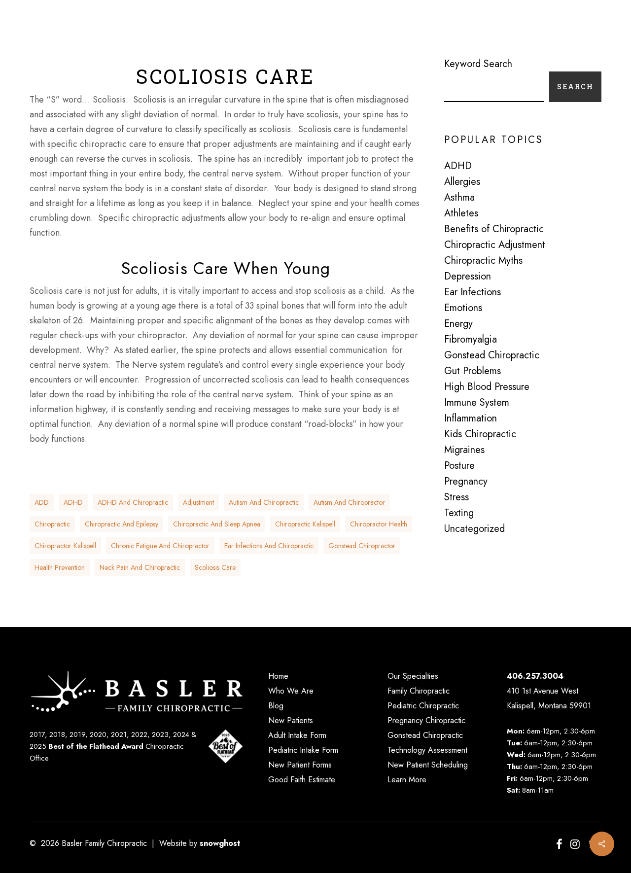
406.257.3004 (535, 676)
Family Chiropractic (418, 691)
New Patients (290, 720)
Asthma (459, 198)
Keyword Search (478, 64)
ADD (42, 502)
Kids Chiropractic (480, 434)
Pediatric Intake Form (303, 750)
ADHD (73, 502)
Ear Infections (472, 292)
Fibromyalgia (470, 340)
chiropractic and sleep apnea (216, 524)
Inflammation (470, 418)
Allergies (462, 182)
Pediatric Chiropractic (423, 705)
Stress (456, 497)
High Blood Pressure (486, 387)
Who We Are (291, 691)
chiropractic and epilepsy (121, 524)
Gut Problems (472, 371)
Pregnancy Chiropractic (426, 720)
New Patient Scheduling (427, 764)
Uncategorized (474, 529)
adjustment (198, 502)
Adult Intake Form (297, 735)
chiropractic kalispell (305, 524)
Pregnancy (466, 482)
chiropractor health (378, 524)
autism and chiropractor (349, 502)
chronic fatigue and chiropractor (160, 546)
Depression (467, 276)
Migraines (464, 450)
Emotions (463, 308)
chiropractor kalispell (65, 546)
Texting (459, 513)
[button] (596, 30)
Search (575, 86)
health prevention (60, 567)
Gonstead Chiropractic (491, 355)
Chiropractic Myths (483, 261)
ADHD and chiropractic (133, 502)
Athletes (461, 213)
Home (278, 676)
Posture (459, 466)
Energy (458, 324)
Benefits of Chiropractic (494, 229)
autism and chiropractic (264, 502)
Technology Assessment (427, 750)
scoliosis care (215, 567)
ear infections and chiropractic (269, 546)
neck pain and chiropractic (140, 567)
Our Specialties (412, 676)
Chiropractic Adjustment (494, 245)
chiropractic (52, 524)
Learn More (406, 779)
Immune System (476, 403)
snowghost (220, 843)
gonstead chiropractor (361, 546)
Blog (275, 705)
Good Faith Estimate (301, 779)
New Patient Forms (300, 764)
